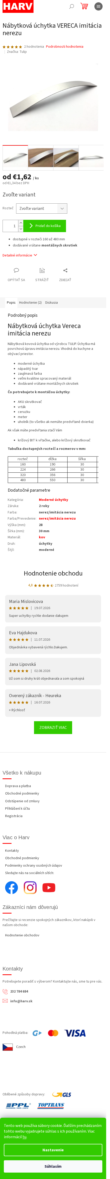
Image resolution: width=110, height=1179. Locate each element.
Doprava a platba (18, 786)
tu (24, 1137)
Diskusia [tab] (51, 302)
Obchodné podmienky (22, 793)
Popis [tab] (11, 302)
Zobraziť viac (53, 727)
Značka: (17, 51)
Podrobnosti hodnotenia (64, 46)
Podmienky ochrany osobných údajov (33, 865)
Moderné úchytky (53, 499)
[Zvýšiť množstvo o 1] (20, 223)
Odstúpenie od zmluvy (22, 801)
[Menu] (98, 6)
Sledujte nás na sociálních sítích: (29, 873)
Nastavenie (53, 1150)
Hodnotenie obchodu (53, 573)
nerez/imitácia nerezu (57, 518)
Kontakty (12, 850)
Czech (21, 1046)
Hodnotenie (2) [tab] (30, 302)
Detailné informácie (17, 255)
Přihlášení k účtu (17, 808)
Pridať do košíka (48, 226)
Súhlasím (53, 1166)
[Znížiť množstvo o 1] (20, 229)
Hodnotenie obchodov (22, 935)
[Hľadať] (72, 6)
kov (42, 537)
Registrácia (14, 816)
